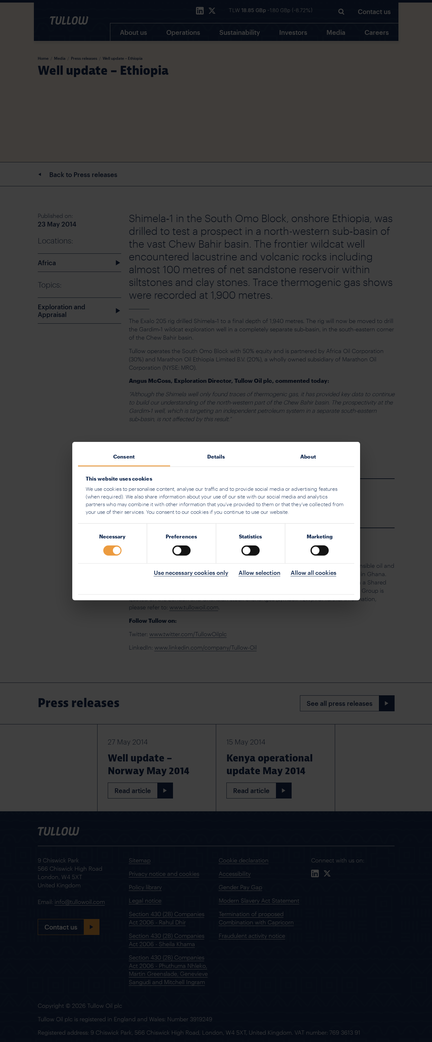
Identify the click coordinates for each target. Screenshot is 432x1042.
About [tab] (308, 456)
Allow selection (259, 572)
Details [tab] (216, 456)
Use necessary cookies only (191, 572)
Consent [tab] (124, 456)
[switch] (181, 550)
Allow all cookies (313, 572)
